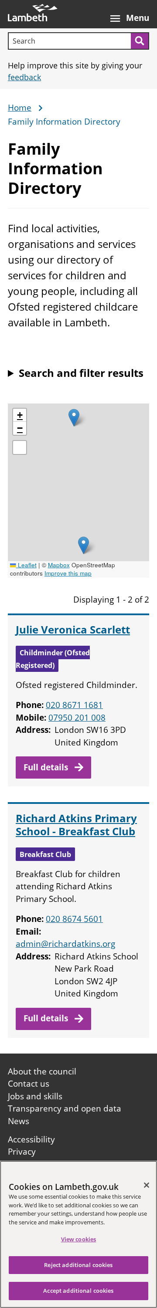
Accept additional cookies (78, 1290)
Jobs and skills (35, 1096)
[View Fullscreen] (19, 447)
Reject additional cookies (78, 1265)
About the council (42, 1071)
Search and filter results (81, 373)
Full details (47, 767)
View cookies (78, 1239)
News (18, 1121)
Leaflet (26, 565)
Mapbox (59, 565)
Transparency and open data (64, 1108)
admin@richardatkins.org (65, 943)
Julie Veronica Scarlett (73, 629)
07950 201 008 (77, 717)
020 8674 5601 (74, 919)
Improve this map (68, 573)
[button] (83, 545)
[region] (78, 1234)
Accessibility (31, 1139)
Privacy (22, 1151)
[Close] (146, 1185)
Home (19, 108)
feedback (24, 77)
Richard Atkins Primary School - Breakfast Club (76, 824)
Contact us (28, 1083)
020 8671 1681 (74, 705)
